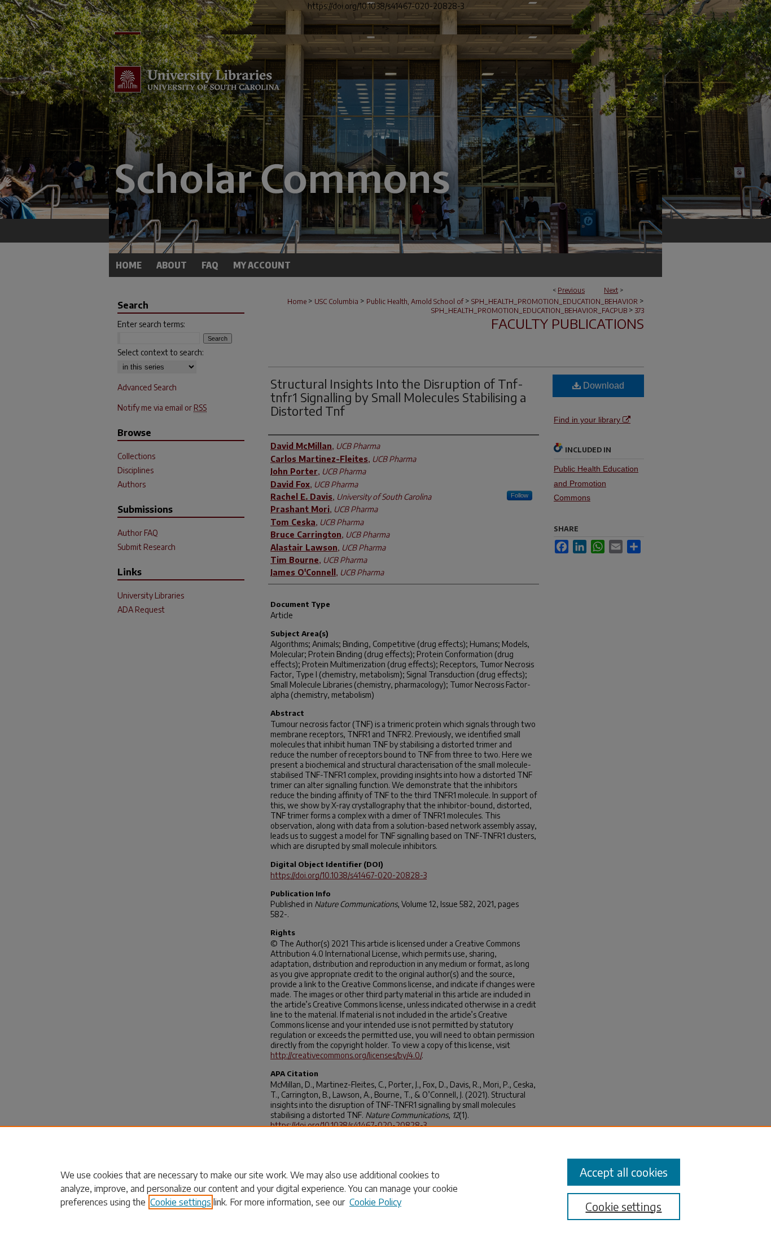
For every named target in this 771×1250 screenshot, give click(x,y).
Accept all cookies (624, 1172)
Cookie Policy (375, 1202)
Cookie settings (180, 1202)
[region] (385, 1188)
